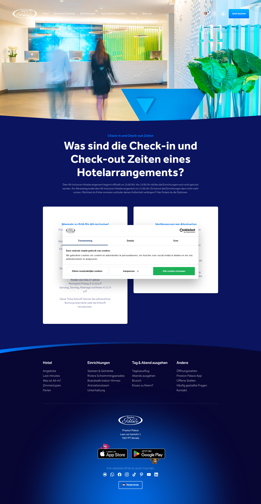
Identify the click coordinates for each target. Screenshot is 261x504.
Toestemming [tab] (85, 240)
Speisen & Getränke (100, 371)
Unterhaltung (96, 390)
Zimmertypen (52, 385)
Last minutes (51, 375)
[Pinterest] (141, 475)
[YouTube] (149, 475)
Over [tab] (175, 240)
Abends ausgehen (143, 375)
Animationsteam (98, 385)
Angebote (49, 371)
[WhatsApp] (112, 475)
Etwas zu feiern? (142, 385)
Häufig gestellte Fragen (192, 385)
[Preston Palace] (25, 13)
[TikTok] (134, 475)
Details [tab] (130, 240)
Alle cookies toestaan (174, 271)
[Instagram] (127, 475)
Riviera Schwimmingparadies (106, 375)
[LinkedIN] (156, 475)
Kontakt (182, 390)
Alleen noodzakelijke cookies (87, 271)
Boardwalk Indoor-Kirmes (103, 380)
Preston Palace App (189, 375)
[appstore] (113, 453)
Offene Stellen (186, 380)
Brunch (136, 380)
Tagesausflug (140, 371)
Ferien (47, 390)
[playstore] (148, 453)
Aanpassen (129, 271)
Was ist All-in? (52, 380)
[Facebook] (120, 475)
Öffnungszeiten (187, 371)
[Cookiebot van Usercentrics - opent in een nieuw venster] (182, 231)
